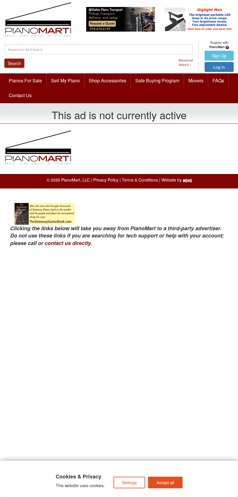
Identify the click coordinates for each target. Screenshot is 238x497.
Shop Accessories (107, 80)
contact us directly (68, 243)
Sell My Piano (65, 80)
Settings (129, 482)
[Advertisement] (119, 290)
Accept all (165, 482)
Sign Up (219, 56)
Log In (219, 67)
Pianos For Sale (25, 80)
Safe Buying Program (157, 80)
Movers (195, 80)
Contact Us (20, 95)
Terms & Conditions (140, 180)
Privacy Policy (105, 180)
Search (14, 63)
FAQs (218, 80)
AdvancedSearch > (185, 62)
